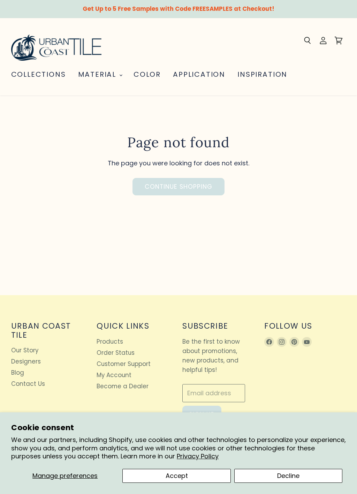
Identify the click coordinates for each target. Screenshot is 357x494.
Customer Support (124, 364)
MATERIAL (98, 74)
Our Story (24, 350)
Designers (26, 361)
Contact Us (28, 384)
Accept (177, 475)
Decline (288, 475)
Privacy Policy (198, 456)
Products (110, 341)
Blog (17, 372)
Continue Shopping (179, 186)
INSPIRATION (262, 74)
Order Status (116, 353)
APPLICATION (199, 74)
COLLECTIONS (38, 74)
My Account (114, 375)
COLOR (147, 74)
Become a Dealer (123, 386)
